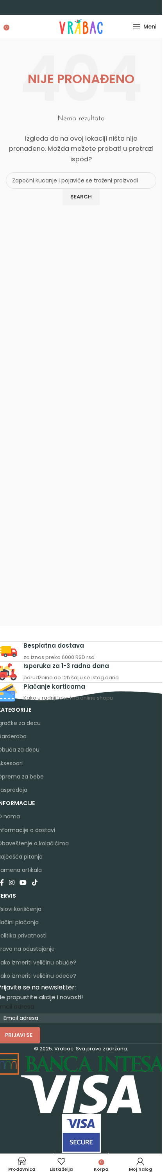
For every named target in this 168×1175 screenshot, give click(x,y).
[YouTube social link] (23, 883)
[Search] (14, 26)
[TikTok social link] (34, 883)
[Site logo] (81, 26)
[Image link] (81, 1093)
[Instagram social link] (12, 883)
